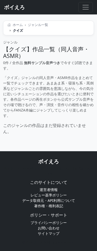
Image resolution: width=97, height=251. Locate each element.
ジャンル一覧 (38, 25)
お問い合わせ (48, 228)
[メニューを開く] (85, 7)
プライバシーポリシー (49, 222)
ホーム (17, 25)
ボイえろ (48, 161)
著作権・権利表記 (48, 205)
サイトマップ (48, 233)
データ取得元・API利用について (48, 200)
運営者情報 (49, 189)
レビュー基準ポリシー (49, 195)
